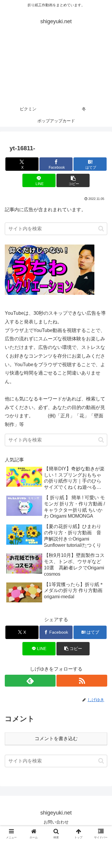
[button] (73, 180)
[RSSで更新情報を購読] (81, 681)
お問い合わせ (56, 822)
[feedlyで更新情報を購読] (30, 681)
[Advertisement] (56, 69)
